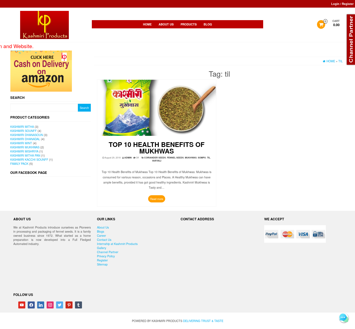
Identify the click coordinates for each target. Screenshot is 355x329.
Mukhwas (191, 157)
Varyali (156, 160)
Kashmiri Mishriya (24, 151)
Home (147, 24)
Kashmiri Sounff (23, 131)
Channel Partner (107, 252)
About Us (166, 24)
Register (102, 260)
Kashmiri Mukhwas (24, 147)
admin (128, 157)
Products (189, 24)
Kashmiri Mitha (22, 127)
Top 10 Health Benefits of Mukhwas (157, 148)
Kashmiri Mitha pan (25, 155)
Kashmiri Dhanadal (25, 139)
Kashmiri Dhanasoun (26, 135)
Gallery (101, 248)
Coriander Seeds (155, 157)
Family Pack (19, 164)
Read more (156, 199)
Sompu (202, 157)
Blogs (100, 231)
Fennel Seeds (175, 157)
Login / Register (342, 4)
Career (101, 235)
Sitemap (102, 264)
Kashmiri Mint (21, 143)
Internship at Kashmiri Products (117, 244)
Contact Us (104, 240)
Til (208, 157)
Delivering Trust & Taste (203, 321)
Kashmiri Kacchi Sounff (29, 159)
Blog (208, 24)
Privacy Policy (106, 256)
